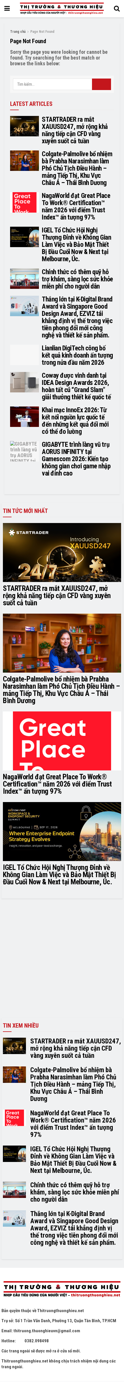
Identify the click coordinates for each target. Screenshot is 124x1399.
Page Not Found (42, 32)
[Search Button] (117, 8)
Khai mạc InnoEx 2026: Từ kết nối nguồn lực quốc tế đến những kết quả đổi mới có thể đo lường (75, 421)
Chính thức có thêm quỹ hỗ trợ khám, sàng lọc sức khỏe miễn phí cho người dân (77, 279)
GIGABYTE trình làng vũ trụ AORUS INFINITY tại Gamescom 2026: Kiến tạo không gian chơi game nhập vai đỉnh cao (76, 459)
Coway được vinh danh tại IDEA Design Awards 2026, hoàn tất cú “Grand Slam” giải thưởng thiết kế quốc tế (76, 386)
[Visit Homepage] (61, 8)
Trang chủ (18, 32)
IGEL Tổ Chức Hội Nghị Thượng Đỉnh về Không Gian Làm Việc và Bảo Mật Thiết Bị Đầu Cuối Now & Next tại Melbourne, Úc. (76, 244)
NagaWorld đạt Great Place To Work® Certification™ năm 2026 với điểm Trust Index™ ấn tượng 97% (76, 206)
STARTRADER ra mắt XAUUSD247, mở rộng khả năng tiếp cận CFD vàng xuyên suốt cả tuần (75, 130)
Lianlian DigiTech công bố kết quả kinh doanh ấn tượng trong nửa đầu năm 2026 (77, 355)
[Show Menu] (7, 8)
